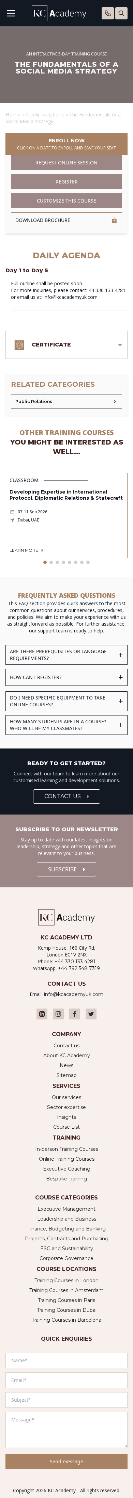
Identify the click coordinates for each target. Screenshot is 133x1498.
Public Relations (45, 115)
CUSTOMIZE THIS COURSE (66, 200)
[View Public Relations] (66, 401)
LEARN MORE (24, 550)
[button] (45, 562)
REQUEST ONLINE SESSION (66, 162)
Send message (66, 1461)
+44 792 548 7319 (79, 968)
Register (67, 181)
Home (13, 115)
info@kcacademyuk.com (73, 994)
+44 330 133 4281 (75, 962)
